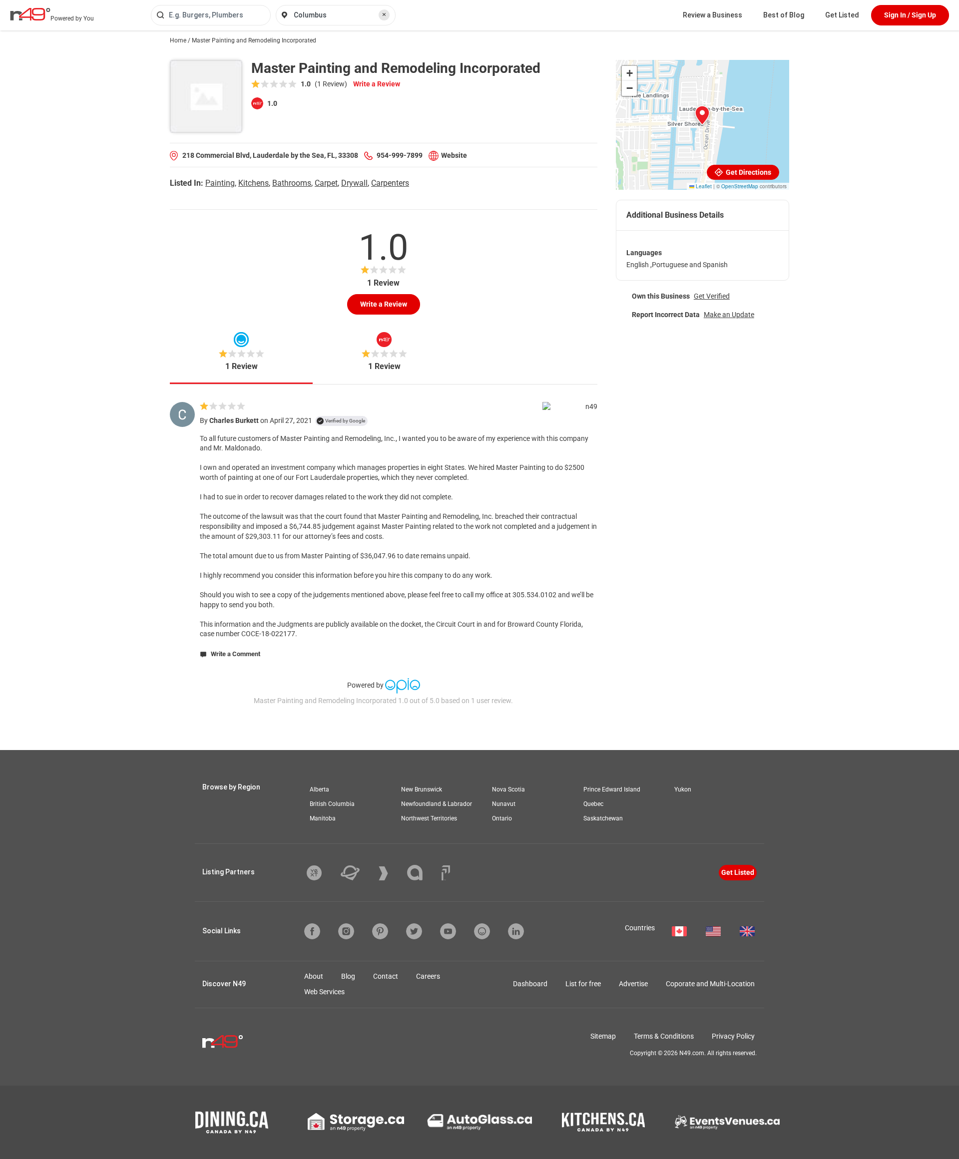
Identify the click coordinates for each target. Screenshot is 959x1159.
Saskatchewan (603, 818)
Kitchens (253, 183)
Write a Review (376, 84)
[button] (702, 115)
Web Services (324, 992)
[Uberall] (358, 872)
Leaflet (703, 186)
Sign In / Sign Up (910, 15)
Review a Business (712, 15)
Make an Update (729, 315)
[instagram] (346, 931)
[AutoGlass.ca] (479, 1122)
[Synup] (391, 873)
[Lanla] (422, 872)
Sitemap (603, 1036)
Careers (428, 976)
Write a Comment (234, 654)
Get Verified (712, 296)
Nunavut (503, 803)
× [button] (384, 14)
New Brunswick (421, 789)
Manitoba (323, 818)
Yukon (682, 789)
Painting (220, 183)
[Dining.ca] (231, 1122)
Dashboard (530, 984)
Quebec (593, 803)
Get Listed (842, 15)
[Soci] (446, 872)
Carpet (326, 183)
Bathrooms (291, 183)
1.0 (271, 103)
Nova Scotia (508, 789)
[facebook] (312, 931)
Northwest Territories (429, 818)
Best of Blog (783, 15)
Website (454, 155)
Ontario (502, 818)
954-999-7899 (400, 155)
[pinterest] (380, 931)
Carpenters (390, 183)
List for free (583, 984)
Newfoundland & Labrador (436, 803)
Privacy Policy (733, 1036)
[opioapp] (482, 931)
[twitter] (414, 931)
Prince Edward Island (611, 789)
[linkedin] (516, 931)
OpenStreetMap (739, 186)
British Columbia (332, 803)
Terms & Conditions (664, 1036)
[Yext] (322, 872)
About (313, 976)
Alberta (319, 789)
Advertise (633, 984)
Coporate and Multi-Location (710, 984)
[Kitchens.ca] (603, 1122)
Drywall (354, 183)
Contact (385, 976)
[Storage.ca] (356, 1122)
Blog (348, 976)
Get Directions (747, 172)
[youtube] (448, 931)
